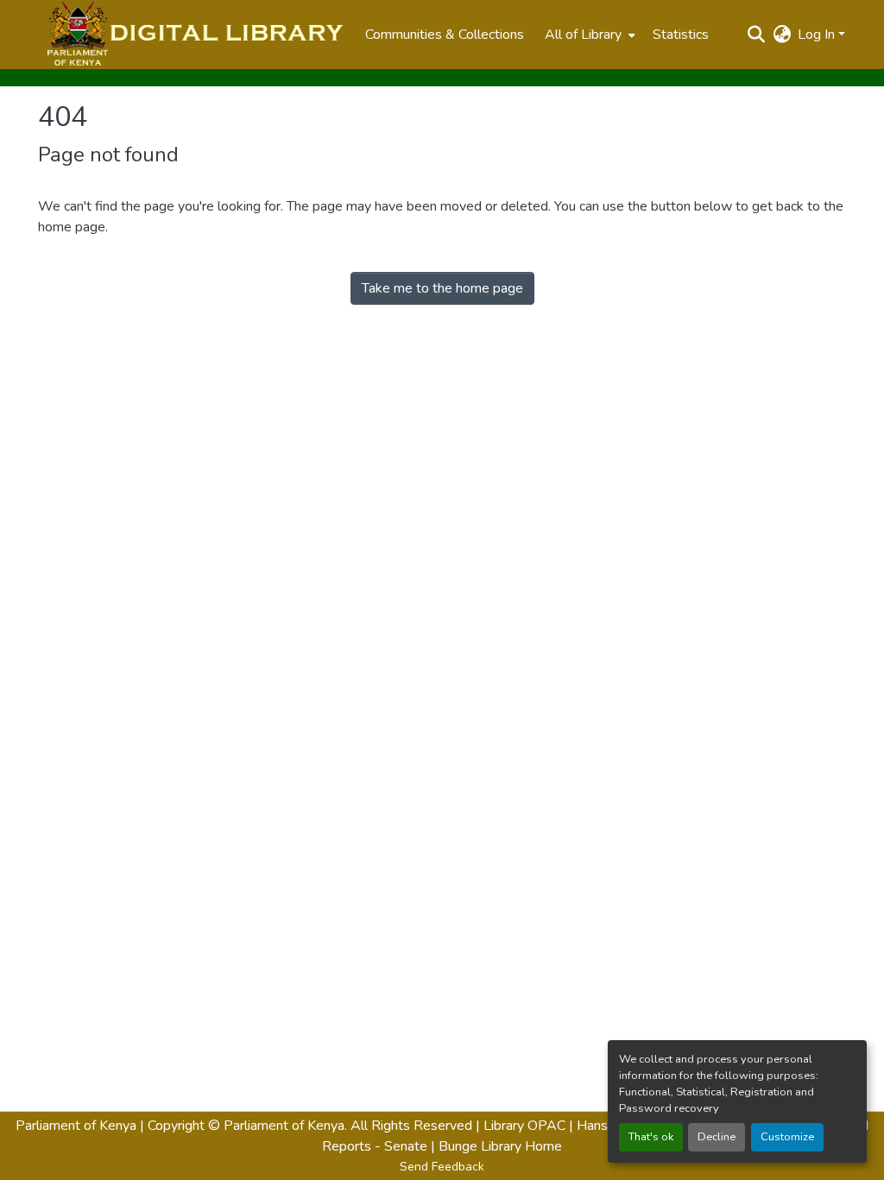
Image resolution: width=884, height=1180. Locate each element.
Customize (787, 1137)
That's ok (650, 1137)
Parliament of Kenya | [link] (80, 1125)
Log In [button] (818, 34)
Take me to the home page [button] (442, 288)
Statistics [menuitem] (681, 34)
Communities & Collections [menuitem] (444, 34)
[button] (193, 34)
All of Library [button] (583, 34)
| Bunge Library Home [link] (496, 1146)
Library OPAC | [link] (528, 1125)
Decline (717, 1137)
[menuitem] (588, 34)
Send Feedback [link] (442, 1166)
